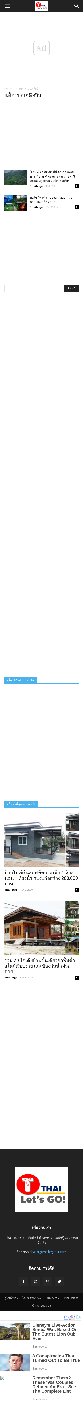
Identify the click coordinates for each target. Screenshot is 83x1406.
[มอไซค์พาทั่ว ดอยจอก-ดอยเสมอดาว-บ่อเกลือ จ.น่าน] (15, 203)
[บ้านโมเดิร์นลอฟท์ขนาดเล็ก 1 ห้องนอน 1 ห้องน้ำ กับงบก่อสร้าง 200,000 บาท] (41, 840)
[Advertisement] (41, 135)
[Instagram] (35, 1281)
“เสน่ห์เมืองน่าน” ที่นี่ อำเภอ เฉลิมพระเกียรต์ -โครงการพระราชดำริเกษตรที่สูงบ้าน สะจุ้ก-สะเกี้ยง (52, 176)
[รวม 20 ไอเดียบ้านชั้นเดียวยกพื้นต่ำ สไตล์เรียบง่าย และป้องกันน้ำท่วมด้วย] (41, 928)
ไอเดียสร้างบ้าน (32, 1298)
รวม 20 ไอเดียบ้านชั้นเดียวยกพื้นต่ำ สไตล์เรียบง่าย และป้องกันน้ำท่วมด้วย (39, 966)
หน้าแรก (9, 88)
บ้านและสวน (52, 1298)
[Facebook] (23, 1281)
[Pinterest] (47, 1281)
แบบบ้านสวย (71, 1298)
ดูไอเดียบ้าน (11, 1298)
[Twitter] (59, 1281)
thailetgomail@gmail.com (48, 1252)
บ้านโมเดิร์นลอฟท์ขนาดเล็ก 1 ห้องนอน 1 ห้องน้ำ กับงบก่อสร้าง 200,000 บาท (41, 878)
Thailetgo (36, 186)
